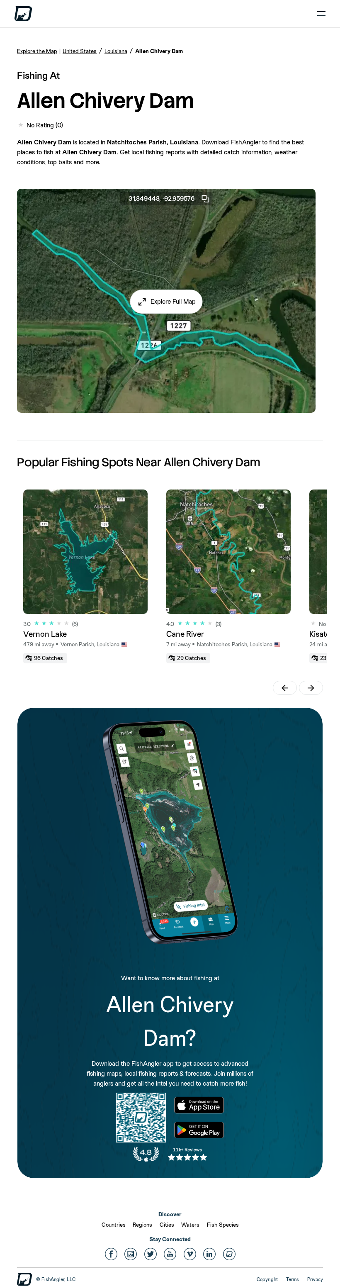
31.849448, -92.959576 (161, 198)
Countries (114, 1224)
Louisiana (115, 51)
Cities (167, 1224)
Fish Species (223, 1224)
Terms (292, 1279)
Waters (190, 1224)
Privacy (315, 1279)
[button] (166, 302)
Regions (142, 1224)
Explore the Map (37, 51)
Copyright (267, 1279)
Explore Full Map (173, 301)
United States (80, 51)
